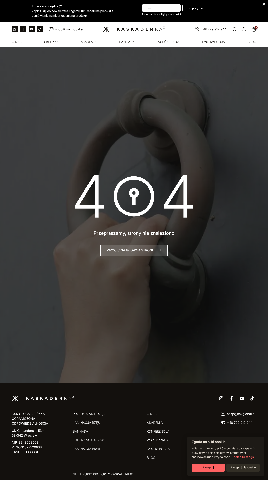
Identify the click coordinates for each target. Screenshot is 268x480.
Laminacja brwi (86, 449)
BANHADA (80, 431)
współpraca (168, 42)
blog (252, 42)
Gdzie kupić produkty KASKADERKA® (103, 474)
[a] (15, 29)
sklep (49, 42)
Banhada (127, 42)
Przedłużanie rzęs (89, 414)
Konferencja (158, 431)
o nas (17, 42)
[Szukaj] (234, 29)
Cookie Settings (242, 457)
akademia (89, 42)
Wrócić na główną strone (130, 250)
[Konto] (244, 29)
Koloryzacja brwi (88, 440)
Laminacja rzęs (86, 423)
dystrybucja (213, 42)
